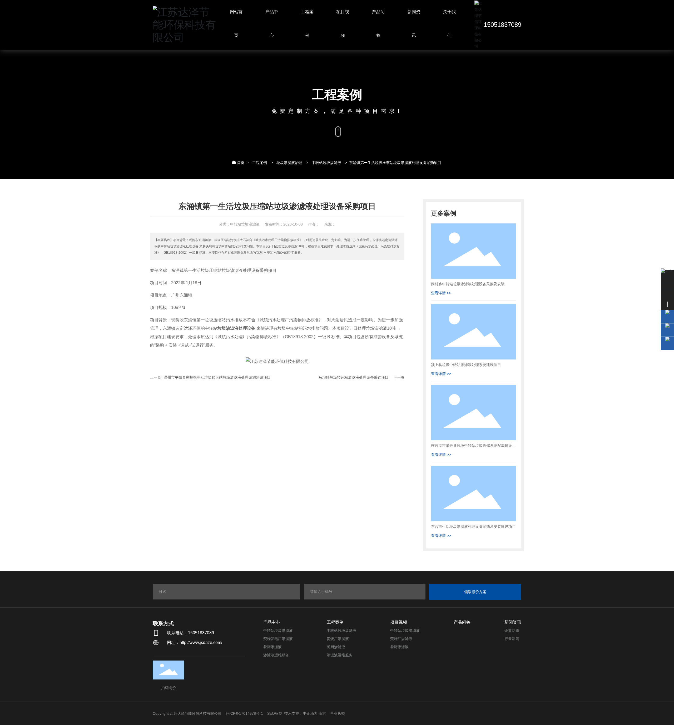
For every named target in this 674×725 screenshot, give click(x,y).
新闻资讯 (512, 622)
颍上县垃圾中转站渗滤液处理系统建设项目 (466, 365)
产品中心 (271, 622)
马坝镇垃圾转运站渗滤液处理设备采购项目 (354, 377)
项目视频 (398, 622)
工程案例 (259, 162)
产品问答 (462, 622)
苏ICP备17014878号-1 (244, 713)
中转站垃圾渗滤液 (326, 162)
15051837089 (502, 24)
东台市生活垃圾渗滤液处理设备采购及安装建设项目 (473, 526)
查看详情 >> (441, 293)
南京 (322, 713)
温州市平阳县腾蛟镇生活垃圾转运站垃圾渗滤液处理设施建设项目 (217, 377)
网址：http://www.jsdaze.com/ (194, 642)
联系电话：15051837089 (190, 633)
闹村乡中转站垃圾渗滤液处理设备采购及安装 (468, 284)
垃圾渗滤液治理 (289, 162)
